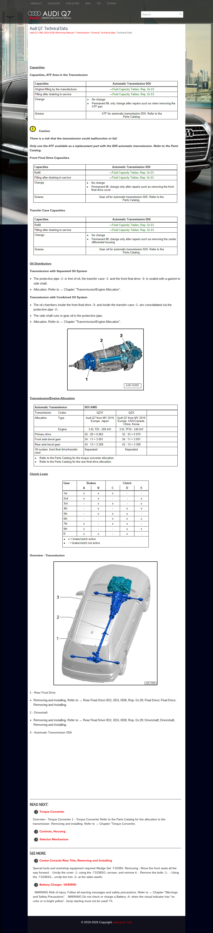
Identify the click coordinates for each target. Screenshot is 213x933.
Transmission (82, 32)
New (87, 3)
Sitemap (111, 3)
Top (99, 3)
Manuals (36, 3)
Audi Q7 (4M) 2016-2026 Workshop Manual (52, 32)
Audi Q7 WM (72, 3)
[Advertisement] (105, 49)
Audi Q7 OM (54, 3)
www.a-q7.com (122, 922)
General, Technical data (103, 32)
